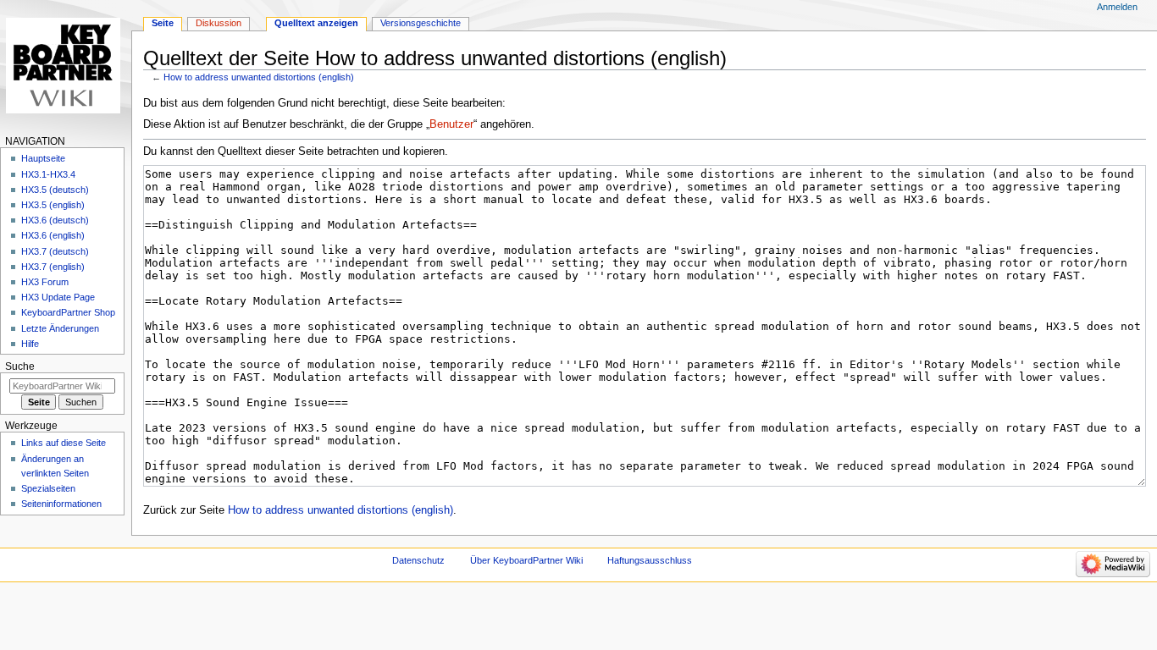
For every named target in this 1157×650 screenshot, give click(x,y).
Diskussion (218, 23)
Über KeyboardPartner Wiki (526, 560)
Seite (163, 23)
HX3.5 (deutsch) (55, 190)
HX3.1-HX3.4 (48, 174)
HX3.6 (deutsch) (55, 220)
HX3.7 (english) (53, 267)
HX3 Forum (45, 282)
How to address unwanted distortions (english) (258, 77)
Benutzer (451, 124)
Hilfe (30, 344)
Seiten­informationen (61, 504)
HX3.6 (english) (53, 235)
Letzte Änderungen (60, 328)
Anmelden (1117, 7)
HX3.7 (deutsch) (55, 251)
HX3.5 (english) (53, 205)
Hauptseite (43, 158)
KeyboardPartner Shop (68, 312)
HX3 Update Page (58, 297)
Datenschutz (418, 560)
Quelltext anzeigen (316, 23)
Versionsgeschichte (420, 23)
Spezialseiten (48, 488)
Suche (20, 366)
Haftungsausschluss (649, 560)
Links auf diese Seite (63, 443)
